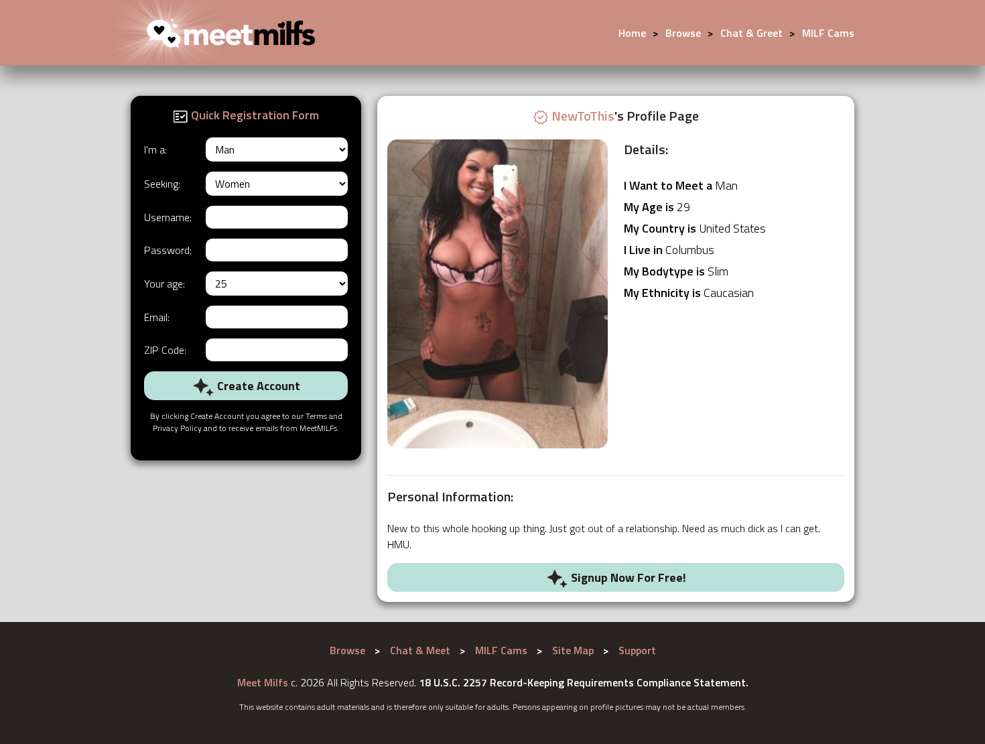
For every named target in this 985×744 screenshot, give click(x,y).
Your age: (164, 283)
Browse (683, 33)
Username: (168, 217)
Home (632, 33)
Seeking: (162, 184)
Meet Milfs (262, 682)
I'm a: (155, 149)
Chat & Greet (751, 33)
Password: (168, 250)
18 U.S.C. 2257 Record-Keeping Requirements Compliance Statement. (583, 682)
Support (637, 650)
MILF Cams (828, 33)
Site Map (573, 650)
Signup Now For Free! (627, 577)
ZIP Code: (165, 350)
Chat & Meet (420, 650)
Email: (157, 317)
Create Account (257, 386)
